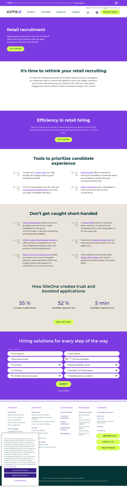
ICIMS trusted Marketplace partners (40, 240)
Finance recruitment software (41, 424)
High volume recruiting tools (37, 255)
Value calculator (84, 430)
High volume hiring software (17, 422)
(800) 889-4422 (109, 436)
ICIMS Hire (12, 412)
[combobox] (67, 359)
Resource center (85, 412)
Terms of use (55, 478)
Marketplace (65, 433)
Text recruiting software (15, 417)
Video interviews (89, 187)
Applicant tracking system (16, 415)
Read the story (63, 322)
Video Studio (87, 172)
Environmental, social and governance (105, 422)
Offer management (14, 425)
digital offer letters (90, 257)
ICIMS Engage (13, 429)
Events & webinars (84, 420)
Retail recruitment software (40, 415)
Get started (15, 49)
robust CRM (88, 223)
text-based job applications (36, 190)
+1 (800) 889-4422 (114, 8)
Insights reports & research (84, 423)
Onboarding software (15, 420)
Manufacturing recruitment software (43, 421)
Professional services (65, 429)
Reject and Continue (20, 475)
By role (34, 428)
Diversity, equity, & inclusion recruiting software (44, 447)
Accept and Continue (20, 470)
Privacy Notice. (12, 466)
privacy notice (63, 391)
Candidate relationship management (15, 432)
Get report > (80, 3)
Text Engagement (31, 223)
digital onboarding (102, 240)
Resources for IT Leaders (84, 434)
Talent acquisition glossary (84, 427)
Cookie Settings (64, 478)
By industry (36, 412)
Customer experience (64, 417)
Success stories (66, 412)
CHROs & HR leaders (38, 430)
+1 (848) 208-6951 (95, 8)
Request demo (110, 12)
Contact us (101, 430)
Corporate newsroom (105, 412)
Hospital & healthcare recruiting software (42, 418)
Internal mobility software (40, 444)
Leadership (100, 419)
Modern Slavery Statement (77, 478)
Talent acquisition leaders (40, 433)
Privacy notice (47, 478)
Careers (100, 427)
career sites (40, 172)
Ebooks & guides (84, 415)
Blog (80, 417)
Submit (63, 384)
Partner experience (64, 423)
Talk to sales (108, 448)
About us (100, 416)
